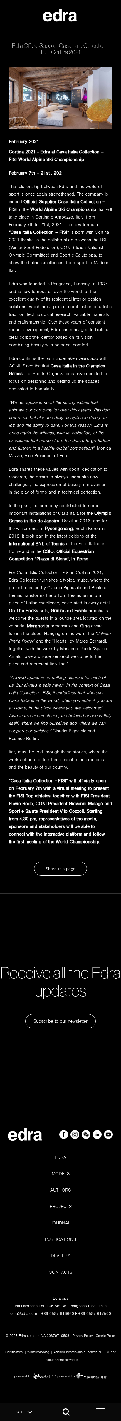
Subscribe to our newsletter (60, 1021)
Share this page (60, 868)
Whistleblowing (38, 1352)
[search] (66, 1412)
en (20, 1411)
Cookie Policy (105, 1335)
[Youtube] (108, 1134)
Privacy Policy (83, 1335)
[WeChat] (86, 1134)
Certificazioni (14, 1352)
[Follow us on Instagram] (75, 1134)
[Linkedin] (97, 1134)
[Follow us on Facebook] (64, 1134)
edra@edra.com (23, 1313)
